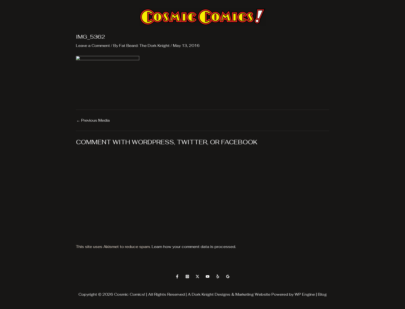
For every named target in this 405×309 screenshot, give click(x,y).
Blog (322, 294)
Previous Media (93, 120)
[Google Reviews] (228, 276)
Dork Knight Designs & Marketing (223, 294)
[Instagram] (187, 276)
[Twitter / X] (197, 276)
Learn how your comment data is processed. (194, 246)
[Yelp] (218, 276)
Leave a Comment (93, 45)
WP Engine (305, 294)
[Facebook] (177, 276)
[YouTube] (207, 276)
